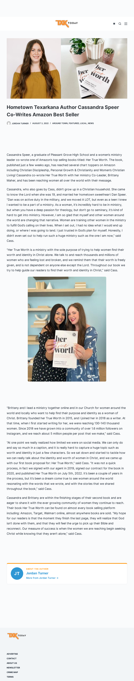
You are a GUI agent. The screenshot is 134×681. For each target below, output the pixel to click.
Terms (10, 677)
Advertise (12, 654)
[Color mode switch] (114, 23)
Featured (74, 123)
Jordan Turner (37, 573)
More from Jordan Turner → (42, 577)
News (91, 123)
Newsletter (13, 667)
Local (83, 123)
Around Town (60, 123)
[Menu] (125, 23)
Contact (12, 658)
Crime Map (12, 672)
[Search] (120, 23)
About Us (12, 663)
